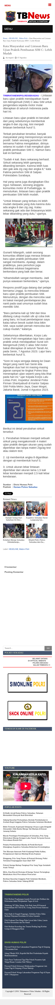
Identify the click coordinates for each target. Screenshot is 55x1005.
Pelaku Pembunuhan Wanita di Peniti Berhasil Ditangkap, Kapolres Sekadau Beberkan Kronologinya (26, 846)
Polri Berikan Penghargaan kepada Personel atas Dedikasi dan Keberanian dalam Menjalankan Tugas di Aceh (27, 900)
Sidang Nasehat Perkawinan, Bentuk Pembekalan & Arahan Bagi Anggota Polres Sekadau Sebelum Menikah (27, 821)
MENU (8, 5)
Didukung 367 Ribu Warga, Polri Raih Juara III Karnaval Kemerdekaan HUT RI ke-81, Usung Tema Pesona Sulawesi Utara (26, 907)
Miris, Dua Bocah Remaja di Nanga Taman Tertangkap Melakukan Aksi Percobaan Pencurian (26, 873)
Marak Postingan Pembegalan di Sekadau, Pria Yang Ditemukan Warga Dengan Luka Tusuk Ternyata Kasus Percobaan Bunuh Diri (26, 838)
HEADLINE (13, 38)
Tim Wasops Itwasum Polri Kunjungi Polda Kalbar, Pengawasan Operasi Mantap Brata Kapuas (24, 853)
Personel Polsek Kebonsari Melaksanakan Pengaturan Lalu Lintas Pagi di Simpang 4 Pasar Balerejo (26, 967)
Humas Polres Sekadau (25, 487)
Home (5, 38)
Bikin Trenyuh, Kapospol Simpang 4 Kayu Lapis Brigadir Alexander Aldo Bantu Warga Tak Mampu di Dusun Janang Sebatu (27, 829)
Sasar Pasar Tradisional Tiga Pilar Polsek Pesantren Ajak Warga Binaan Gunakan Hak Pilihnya (25, 961)
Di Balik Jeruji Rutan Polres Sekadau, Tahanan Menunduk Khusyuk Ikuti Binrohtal (23, 814)
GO (48, 648)
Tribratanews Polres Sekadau (30, 991)
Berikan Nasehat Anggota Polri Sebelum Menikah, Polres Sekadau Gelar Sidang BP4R (24, 880)
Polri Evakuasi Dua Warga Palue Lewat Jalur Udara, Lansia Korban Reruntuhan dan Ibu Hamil (26, 921)
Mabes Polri (23, 38)
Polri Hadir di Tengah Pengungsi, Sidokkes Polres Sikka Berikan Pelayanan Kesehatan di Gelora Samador (25, 915)
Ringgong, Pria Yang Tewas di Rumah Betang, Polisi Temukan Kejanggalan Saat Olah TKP (25, 859)
